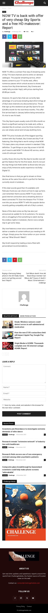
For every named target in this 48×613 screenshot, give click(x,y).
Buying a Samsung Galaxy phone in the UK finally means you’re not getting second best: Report (13, 276)
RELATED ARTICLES (11, 316)
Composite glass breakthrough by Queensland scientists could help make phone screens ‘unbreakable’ (22, 469)
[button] (3, 3)
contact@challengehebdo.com (28, 583)
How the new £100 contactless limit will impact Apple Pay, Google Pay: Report (30, 335)
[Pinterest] (15, 36)
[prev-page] (3, 354)
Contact (29, 606)
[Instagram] (21, 598)
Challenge (7, 31)
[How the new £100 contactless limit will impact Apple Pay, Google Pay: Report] (7, 335)
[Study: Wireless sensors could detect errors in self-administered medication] (7, 324)
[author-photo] (24, 302)
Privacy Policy (20, 606)
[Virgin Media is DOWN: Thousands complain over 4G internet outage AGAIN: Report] (7, 346)
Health (5, 447)
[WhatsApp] (20, 36)
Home (4, 8)
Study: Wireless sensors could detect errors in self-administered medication (29, 324)
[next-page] (7, 354)
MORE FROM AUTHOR (28, 316)
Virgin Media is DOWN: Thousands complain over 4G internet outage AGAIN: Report (29, 345)
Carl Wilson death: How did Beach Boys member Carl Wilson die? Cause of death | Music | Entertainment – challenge (35, 278)
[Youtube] (33, 598)
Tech (9, 8)
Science (5, 434)
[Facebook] (4, 36)
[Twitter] (9, 36)
